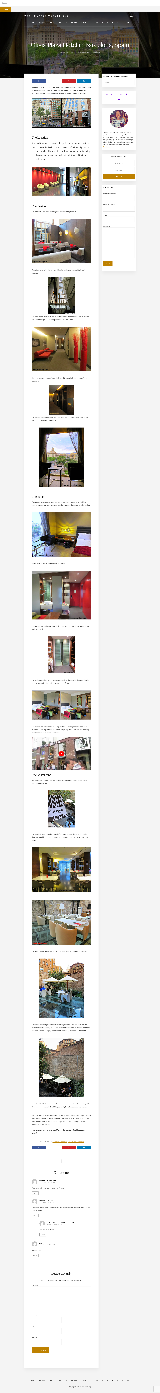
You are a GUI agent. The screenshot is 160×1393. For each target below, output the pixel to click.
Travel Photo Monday (76, 1142)
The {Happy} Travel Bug (47, 16)
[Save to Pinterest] (69, 81)
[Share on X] (54, 81)
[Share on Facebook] (39, 81)
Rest (41, 1243)
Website (34, 1337)
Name (34, 1316)
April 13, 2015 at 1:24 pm (47, 1244)
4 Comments (95, 52)
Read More (106, 147)
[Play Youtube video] (61, 753)
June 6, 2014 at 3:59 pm (54, 1224)
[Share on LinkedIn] (84, 81)
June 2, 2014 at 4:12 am (47, 1182)
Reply (35, 1193)
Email (34, 1327)
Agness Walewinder (47, 1181)
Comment (35, 1285)
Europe (63, 52)
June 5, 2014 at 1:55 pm (47, 1202)
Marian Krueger (46, 1200)
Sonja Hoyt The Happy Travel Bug (60, 1222)
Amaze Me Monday (59, 1142)
